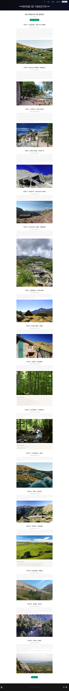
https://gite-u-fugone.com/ (21, 448)
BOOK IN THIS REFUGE (34, 19)
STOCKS (52, 1)
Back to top (34, 677)
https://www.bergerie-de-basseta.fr (38, 563)
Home (44, 1)
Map (48, 1)
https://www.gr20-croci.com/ (38, 565)
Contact (58, 1)
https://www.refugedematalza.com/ (35, 564)
